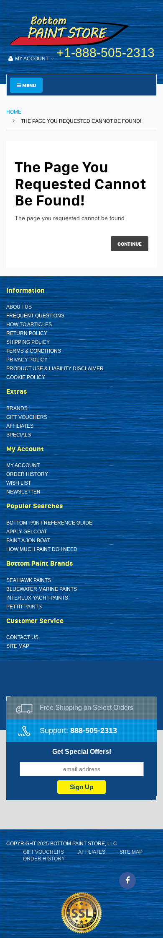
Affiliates (19, 426)
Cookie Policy (25, 377)
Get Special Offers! (81, 751)
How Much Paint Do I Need (41, 549)
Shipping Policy (28, 342)
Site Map (17, 646)
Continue (129, 244)
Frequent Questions (35, 316)
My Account (23, 465)
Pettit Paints (24, 607)
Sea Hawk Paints (28, 580)
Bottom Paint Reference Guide (49, 523)
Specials (18, 435)
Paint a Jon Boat (28, 540)
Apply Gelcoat (26, 532)
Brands (17, 408)
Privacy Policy (27, 360)
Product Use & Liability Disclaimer (55, 369)
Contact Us (22, 637)
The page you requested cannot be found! (81, 121)
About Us (19, 307)
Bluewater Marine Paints (41, 589)
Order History (27, 474)
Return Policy (26, 333)
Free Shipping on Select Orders (86, 707)
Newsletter (23, 492)
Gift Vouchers (26, 417)
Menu (28, 85)
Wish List (18, 483)
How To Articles (29, 324)
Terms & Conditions (33, 351)
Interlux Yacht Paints (37, 598)
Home (13, 112)
